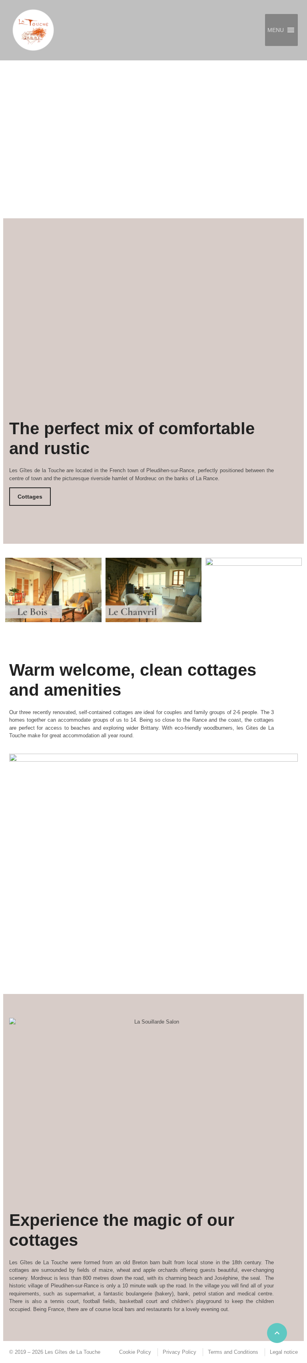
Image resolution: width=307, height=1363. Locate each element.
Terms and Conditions (233, 1352)
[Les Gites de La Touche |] (33, 30)
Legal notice (284, 1352)
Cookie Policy (135, 1352)
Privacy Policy (179, 1352)
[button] (275, 30)
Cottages (30, 496)
